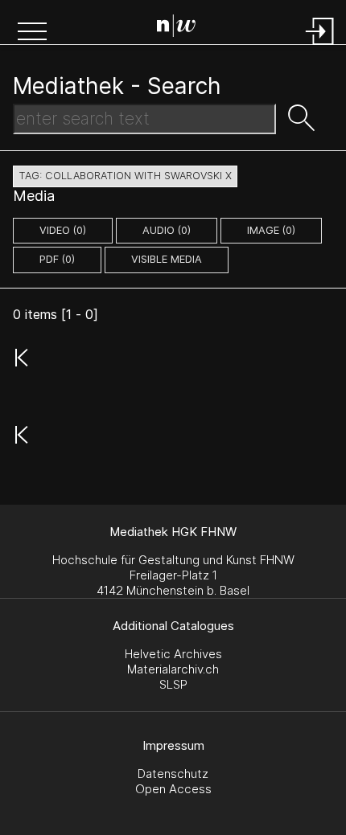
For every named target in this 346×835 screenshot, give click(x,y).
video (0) (62, 230)
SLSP (173, 684)
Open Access (173, 788)
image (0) (271, 230)
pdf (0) (57, 259)
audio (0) (166, 230)
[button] (32, 33)
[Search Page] (176, 28)
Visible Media (166, 259)
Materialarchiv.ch (173, 669)
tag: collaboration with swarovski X (125, 176)
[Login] (320, 46)
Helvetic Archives (173, 653)
